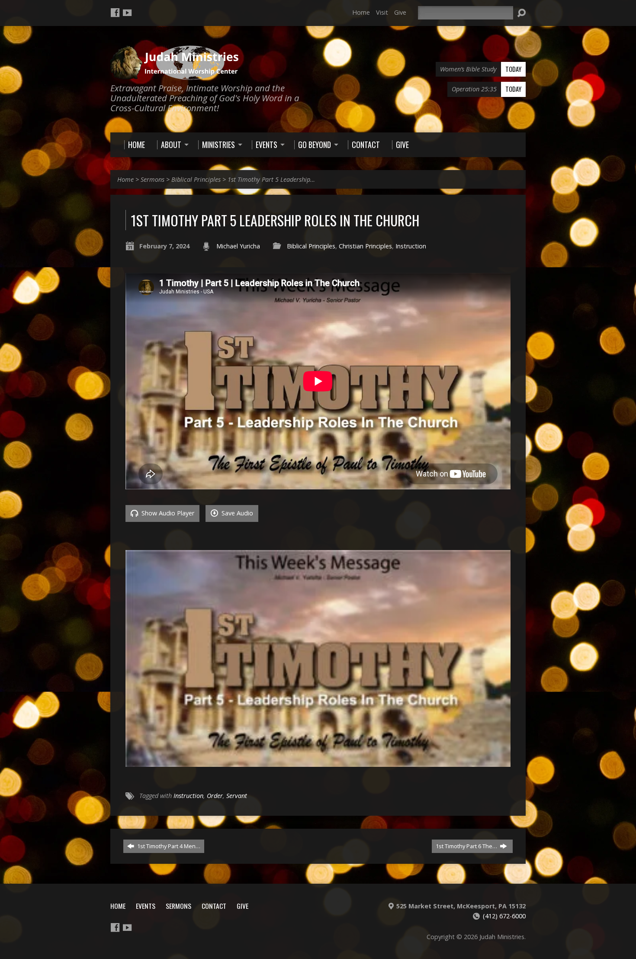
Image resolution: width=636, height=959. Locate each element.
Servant (236, 796)
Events (145, 906)
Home (361, 12)
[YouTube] (127, 12)
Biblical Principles (196, 179)
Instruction (410, 246)
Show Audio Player (167, 513)
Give (400, 12)
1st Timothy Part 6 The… (467, 846)
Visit (382, 12)
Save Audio (236, 513)
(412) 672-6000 (504, 916)
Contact (214, 906)
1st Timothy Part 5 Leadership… (271, 179)
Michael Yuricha (238, 246)
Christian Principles (365, 246)
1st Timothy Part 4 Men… (168, 846)
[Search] (521, 13)
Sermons (152, 179)
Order (215, 796)
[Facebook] (115, 12)
